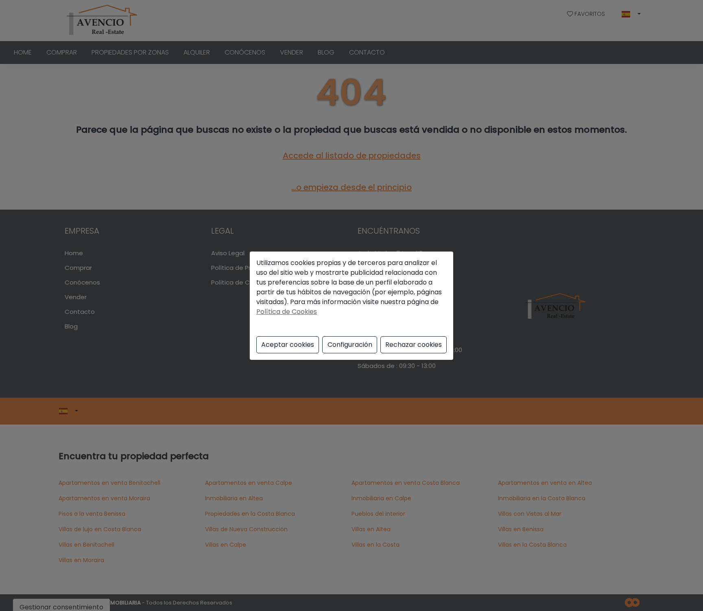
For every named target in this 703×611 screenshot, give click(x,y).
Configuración (349, 344)
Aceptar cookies (287, 344)
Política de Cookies (286, 311)
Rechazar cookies (413, 344)
